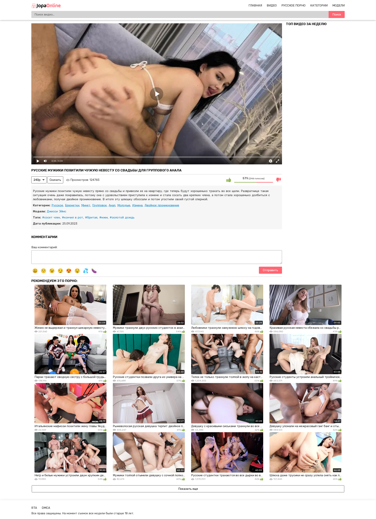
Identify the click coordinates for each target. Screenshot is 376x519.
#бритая (91, 217)
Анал (112, 205)
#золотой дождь (122, 217)
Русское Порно (293, 5)
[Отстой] (278, 179)
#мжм (103, 217)
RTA (34, 508)
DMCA (46, 508)
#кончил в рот (72, 217)
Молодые (123, 205)
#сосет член (51, 217)
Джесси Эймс (56, 211)
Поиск (336, 14)
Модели (338, 5)
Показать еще (188, 489)
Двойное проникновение (162, 205)
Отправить (270, 270)
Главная (255, 5)
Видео (272, 5)
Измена (137, 205)
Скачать (55, 180)
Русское (57, 205)
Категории (319, 5)
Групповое (99, 205)
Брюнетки (72, 205)
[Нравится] (228, 179)
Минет (85, 205)
